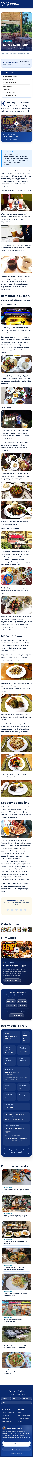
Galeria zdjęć (7, 86)
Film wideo (6, 89)
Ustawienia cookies (23, 1418)
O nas (19, 1413)
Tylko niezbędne (16, 1449)
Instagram (12, 1005)
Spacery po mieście (9, 82)
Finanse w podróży (6, 1421)
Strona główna (4, 53)
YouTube (11, 1001)
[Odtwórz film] (16, 949)
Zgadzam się (16, 1444)
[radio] (8, 910)
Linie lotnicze (5, 1418)
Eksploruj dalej (15, 1015)
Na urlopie (8, 41)
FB (14, 1398)
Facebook (23, 1001)
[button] (16, 949)
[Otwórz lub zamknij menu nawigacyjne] (30, 4)
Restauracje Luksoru (10, 77)
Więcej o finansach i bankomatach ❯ (16, 1151)
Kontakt (20, 1421)
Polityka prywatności (24, 1415)
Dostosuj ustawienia (16, 1453)
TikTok (23, 1005)
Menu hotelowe (8, 79)
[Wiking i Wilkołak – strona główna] (10, 4)
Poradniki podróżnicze (7, 1413)
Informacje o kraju (9, 92)
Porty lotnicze (5, 1415)
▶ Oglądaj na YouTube (12, 980)
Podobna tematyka (9, 95)
